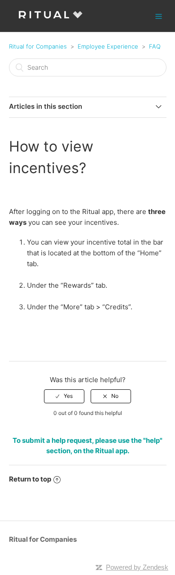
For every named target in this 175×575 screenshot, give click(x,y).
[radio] (64, 396)
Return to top (30, 479)
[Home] (50, 20)
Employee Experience (108, 46)
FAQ (155, 46)
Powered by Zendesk (137, 567)
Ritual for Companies (38, 46)
